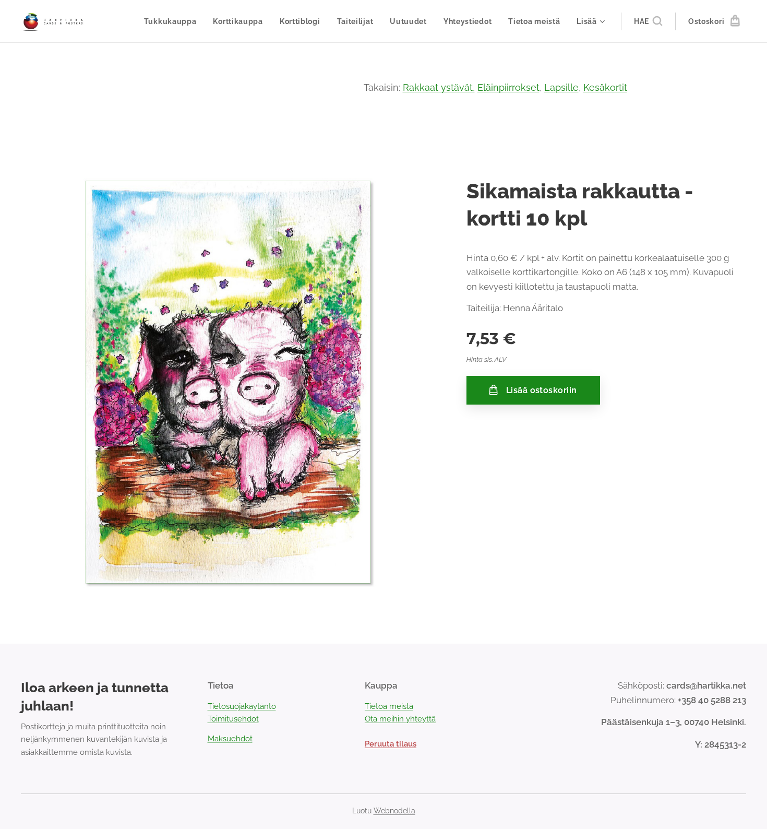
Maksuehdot (230, 738)
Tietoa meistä (389, 706)
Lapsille (561, 87)
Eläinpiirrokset (508, 87)
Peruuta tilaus (390, 744)
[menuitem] (173, 21)
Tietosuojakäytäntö (242, 706)
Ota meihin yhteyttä (400, 719)
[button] (648, 21)
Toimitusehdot (233, 719)
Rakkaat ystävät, (439, 87)
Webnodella (394, 811)
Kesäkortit (605, 87)
